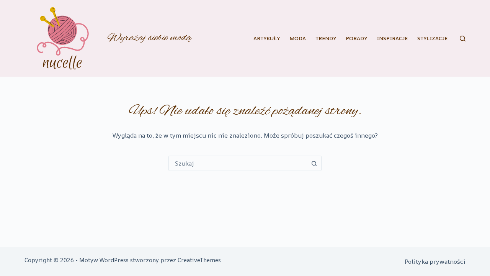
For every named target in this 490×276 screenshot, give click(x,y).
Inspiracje (392, 38)
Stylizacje (432, 38)
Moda (297, 38)
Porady (356, 38)
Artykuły (266, 38)
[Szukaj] (463, 38)
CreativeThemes (199, 260)
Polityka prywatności (435, 261)
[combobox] (238, 163)
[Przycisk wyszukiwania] (314, 163)
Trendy (325, 38)
